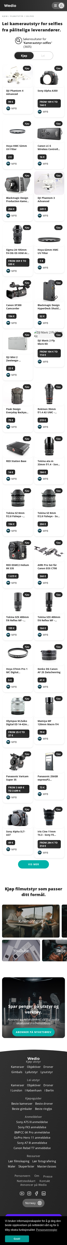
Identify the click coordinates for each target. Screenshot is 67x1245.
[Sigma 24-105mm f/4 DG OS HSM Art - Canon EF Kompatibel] (18, 245)
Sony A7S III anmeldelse (32, 1122)
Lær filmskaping (19, 1161)
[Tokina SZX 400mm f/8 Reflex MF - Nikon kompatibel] (18, 613)
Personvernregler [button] (46, 1229)
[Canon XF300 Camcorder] (18, 301)
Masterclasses (46, 1166)
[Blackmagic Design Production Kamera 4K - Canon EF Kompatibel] (18, 194)
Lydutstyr (31, 1072)
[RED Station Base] (18, 457)
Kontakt (45, 1181)
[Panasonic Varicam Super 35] (18, 772)
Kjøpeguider (33, 1098)
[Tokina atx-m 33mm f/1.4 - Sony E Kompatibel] (49, 457)
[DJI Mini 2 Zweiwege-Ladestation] (18, 353)
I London (16, 1090)
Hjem (5, 16)
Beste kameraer (21, 1104)
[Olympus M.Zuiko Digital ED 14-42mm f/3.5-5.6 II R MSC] (18, 717)
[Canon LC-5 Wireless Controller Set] (49, 141)
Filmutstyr (16, 16)
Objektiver (34, 1067)
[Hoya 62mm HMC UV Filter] (49, 245)
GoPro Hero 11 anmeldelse (32, 1138)
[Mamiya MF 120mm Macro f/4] (49, 717)
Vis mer (33, 864)
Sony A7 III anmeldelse (32, 1143)
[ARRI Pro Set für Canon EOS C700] (49, 561)
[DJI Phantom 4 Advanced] (18, 86)
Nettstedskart (26, 1181)
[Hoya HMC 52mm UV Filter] (18, 141)
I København (33, 1090)
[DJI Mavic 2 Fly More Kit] (49, 336)
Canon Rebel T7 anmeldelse (32, 1148)
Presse (47, 1176)
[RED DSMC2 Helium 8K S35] (18, 561)
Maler (12, 1166)
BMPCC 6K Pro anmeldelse (32, 1132)
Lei (43, 56)
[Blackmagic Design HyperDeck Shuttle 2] (49, 301)
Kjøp (24, 56)
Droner (48, 1067)
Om (36, 1176)
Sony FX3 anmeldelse (32, 1127)
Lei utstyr (33, 1080)
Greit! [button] (17, 1238)
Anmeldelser (33, 1117)
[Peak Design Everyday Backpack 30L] (18, 405)
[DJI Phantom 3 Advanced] (49, 194)
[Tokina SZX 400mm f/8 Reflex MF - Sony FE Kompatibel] (49, 613)
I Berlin (49, 1090)
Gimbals (16, 1072)
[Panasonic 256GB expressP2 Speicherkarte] (49, 772)
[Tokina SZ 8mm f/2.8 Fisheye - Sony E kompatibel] (49, 509)
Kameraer (17, 1067)
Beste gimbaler (22, 1109)
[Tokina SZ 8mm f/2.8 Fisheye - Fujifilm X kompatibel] (18, 509)
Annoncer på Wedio (33, 1185)
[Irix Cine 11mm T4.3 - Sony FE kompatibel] (49, 827)
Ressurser (33, 1156)
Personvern (22, 1176)
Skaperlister (26, 1166)
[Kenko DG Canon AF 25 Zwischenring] (49, 665)
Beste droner (44, 1104)
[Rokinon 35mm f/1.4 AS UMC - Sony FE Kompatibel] (49, 405)
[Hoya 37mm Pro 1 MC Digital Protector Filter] (18, 665)
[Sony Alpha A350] (49, 86)
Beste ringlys (43, 1109)
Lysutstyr (47, 1072)
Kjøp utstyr (33, 1062)
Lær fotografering (44, 1161)
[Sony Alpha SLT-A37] (18, 827)
